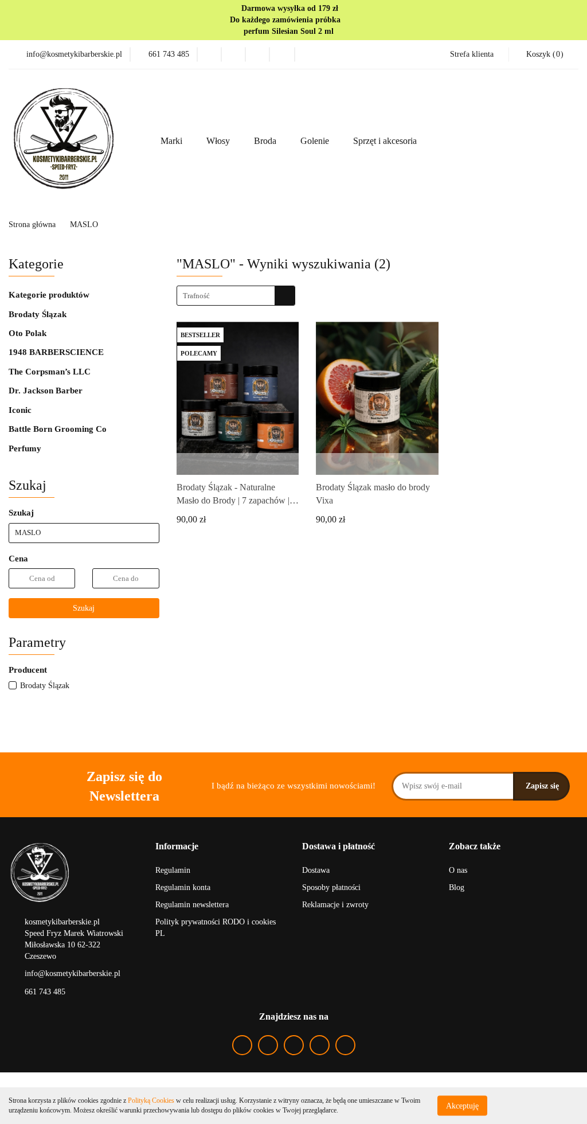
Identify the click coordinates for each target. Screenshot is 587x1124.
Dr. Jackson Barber (46, 390)
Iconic (20, 410)
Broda (266, 141)
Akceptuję (462, 1105)
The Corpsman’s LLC (50, 371)
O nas (458, 870)
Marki (173, 141)
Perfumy (25, 448)
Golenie (315, 141)
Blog (456, 887)
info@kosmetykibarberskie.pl (72, 973)
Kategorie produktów (50, 294)
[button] (176, 847)
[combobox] (236, 296)
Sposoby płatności (331, 887)
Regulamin (172, 870)
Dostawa (316, 870)
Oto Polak (27, 333)
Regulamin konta (182, 887)
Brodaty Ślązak (37, 314)
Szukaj (84, 608)
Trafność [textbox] (196, 295)
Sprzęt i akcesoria (386, 141)
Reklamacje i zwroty (335, 904)
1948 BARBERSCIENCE (56, 352)
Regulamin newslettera (192, 904)
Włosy (219, 141)
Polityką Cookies (151, 1100)
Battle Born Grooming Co (58, 429)
